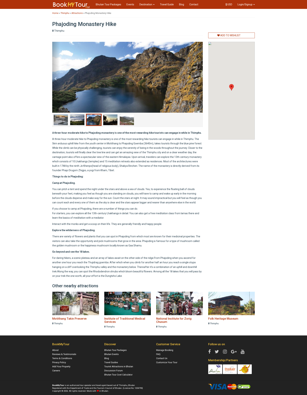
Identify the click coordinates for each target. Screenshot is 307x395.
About (55, 350)
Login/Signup (245, 4)
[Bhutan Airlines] (245, 369)
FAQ (158, 354)
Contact (193, 4)
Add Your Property (61, 366)
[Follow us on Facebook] (209, 352)
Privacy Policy (59, 362)
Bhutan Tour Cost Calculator (118, 374)
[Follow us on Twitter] (217, 352)
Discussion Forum (113, 370)
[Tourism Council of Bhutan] (215, 369)
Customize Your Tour (166, 362)
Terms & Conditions (62, 358)
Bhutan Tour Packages (108, 4)
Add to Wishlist (230, 35)
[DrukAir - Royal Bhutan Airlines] (230, 369)
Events (130, 4)
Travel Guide (167, 4)
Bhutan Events (111, 354)
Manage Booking (164, 350)
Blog (181, 4)
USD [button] (229, 4)
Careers (56, 370)
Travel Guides (111, 362)
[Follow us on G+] (234, 352)
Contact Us (161, 358)
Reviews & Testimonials (64, 354)
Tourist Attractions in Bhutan (118, 366)
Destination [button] (146, 4)
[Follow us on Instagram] (225, 352)
